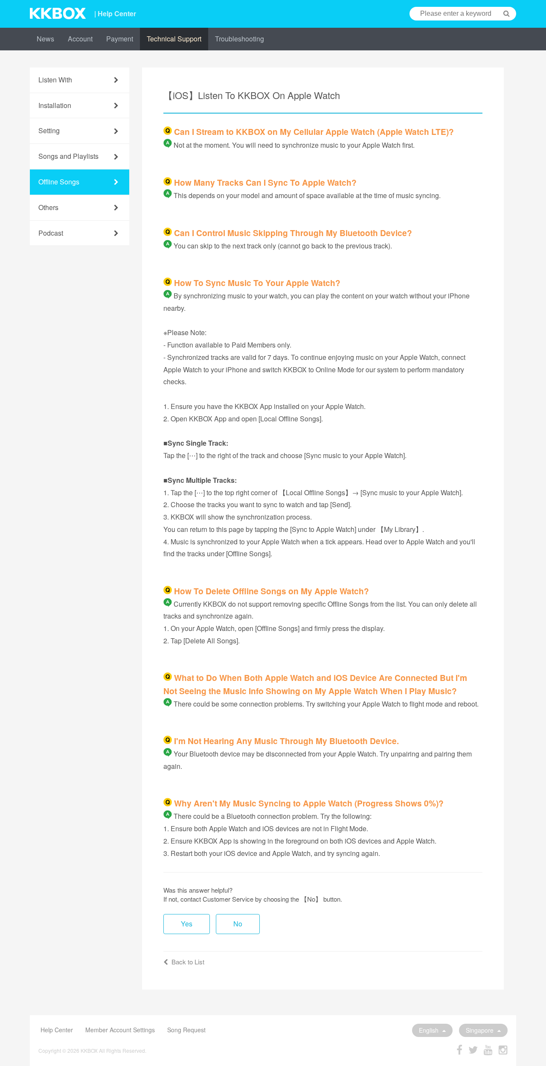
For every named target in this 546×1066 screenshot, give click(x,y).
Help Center (57, 1029)
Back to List (187, 961)
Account (80, 39)
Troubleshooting (239, 39)
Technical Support (174, 39)
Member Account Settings (120, 1029)
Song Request (186, 1029)
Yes (186, 924)
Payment (119, 39)
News (45, 39)
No (237, 924)
